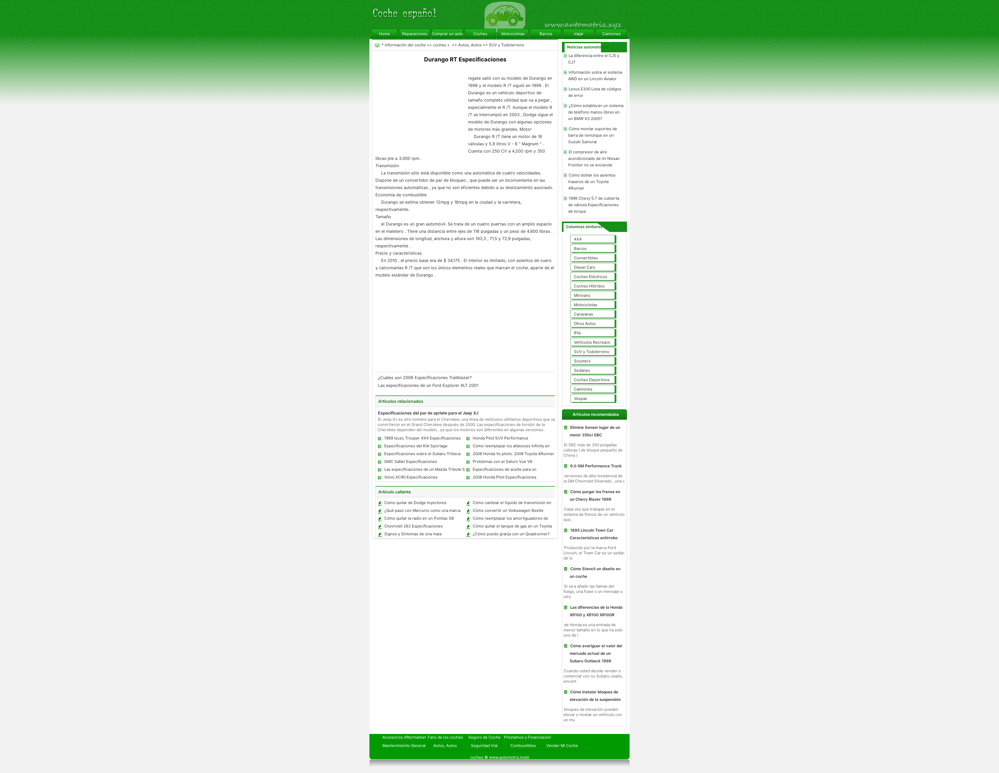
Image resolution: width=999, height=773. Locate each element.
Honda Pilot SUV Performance (500, 438)
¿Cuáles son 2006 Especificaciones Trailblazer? (425, 377)
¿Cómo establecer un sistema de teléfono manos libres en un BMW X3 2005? (595, 112)
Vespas (580, 398)
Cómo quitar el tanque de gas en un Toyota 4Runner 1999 (512, 527)
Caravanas (583, 314)
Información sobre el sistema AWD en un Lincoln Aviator (595, 75)
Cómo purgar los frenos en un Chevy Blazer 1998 (595, 495)
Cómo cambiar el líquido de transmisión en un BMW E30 (511, 503)
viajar (579, 33)
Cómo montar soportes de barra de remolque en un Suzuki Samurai (592, 135)
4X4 (578, 239)
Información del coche (405, 44)
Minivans (582, 295)
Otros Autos (585, 323)
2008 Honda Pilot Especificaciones (504, 477)
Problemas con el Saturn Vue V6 (502, 461)
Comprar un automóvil (447, 33)
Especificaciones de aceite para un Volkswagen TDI (504, 470)
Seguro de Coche (484, 737)
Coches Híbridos (589, 286)
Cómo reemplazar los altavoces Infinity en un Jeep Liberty (511, 446)
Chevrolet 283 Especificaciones (413, 526)
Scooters (582, 361)
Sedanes (582, 370)
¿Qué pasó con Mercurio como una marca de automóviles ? (422, 511)
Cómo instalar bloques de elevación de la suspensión (595, 695)
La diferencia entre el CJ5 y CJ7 (593, 59)
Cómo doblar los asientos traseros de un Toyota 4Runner (592, 182)
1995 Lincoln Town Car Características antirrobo (594, 534)
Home (384, 33)
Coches (480, 33)
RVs (577, 332)
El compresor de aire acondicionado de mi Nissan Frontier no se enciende (594, 158)
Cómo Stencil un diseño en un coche (595, 572)
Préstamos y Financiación (527, 737)
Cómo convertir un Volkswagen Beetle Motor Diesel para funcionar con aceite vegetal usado (507, 511)
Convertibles (586, 257)
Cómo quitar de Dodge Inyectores (415, 502)
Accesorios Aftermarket (404, 737)
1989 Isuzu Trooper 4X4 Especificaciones (422, 438)
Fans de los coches (445, 737)
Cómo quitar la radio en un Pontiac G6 (419, 518)
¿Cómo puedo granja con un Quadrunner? (511, 533)
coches (439, 44)
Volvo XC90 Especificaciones (411, 477)
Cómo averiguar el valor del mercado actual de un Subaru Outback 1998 (596, 653)
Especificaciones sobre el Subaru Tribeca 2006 (422, 454)
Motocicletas (513, 33)
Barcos (546, 33)
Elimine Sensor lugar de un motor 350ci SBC (595, 431)
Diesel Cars (584, 267)
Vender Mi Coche (562, 745)
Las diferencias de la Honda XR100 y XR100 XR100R (596, 611)
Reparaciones (414, 33)
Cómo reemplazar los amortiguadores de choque (510, 519)
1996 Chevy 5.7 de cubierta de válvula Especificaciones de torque (593, 205)
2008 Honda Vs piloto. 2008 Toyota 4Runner (513, 453)
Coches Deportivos (592, 379)
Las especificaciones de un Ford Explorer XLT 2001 (429, 385)
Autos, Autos (470, 44)
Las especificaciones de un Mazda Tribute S (424, 469)
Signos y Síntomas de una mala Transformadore (412, 534)
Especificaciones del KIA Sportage (415, 445)
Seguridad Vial (484, 745)
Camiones (611, 33)
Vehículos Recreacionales (597, 342)
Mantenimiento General (404, 745)
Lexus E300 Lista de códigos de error (594, 92)
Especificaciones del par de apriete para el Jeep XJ (428, 413)
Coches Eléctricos (590, 276)
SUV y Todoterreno (506, 44)
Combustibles (523, 745)
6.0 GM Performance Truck (596, 465)
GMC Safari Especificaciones (410, 461)
